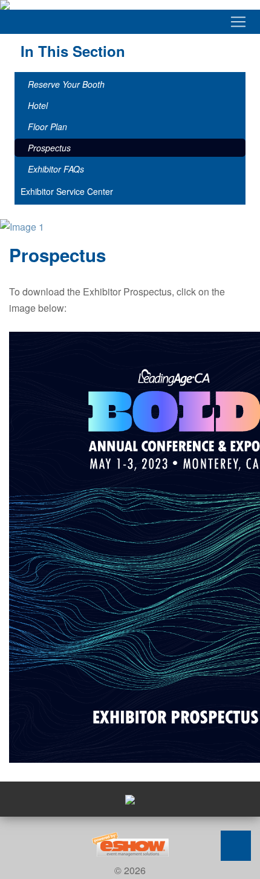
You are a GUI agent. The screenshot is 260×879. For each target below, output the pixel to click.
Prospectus (49, 148)
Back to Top (236, 846)
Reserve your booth (66, 84)
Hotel (38, 105)
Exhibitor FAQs (56, 169)
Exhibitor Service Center (67, 191)
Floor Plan (47, 126)
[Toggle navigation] (130, 22)
